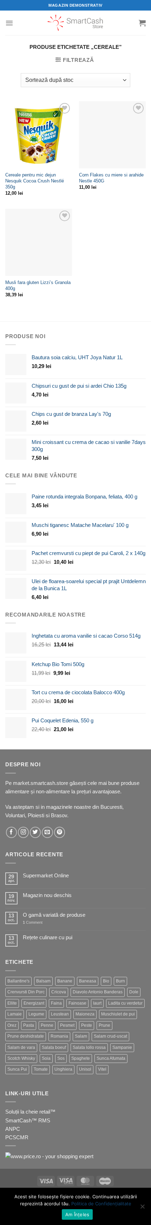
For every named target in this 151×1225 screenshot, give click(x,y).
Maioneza (85, 1014)
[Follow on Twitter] (35, 832)
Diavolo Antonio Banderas (98, 991)
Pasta (28, 1025)
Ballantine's (18, 981)
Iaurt (97, 1003)
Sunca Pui (17, 1069)
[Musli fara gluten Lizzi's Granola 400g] (38, 242)
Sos (61, 1058)
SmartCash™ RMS (27, 1120)
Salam (81, 1036)
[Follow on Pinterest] (59, 832)
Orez (12, 1025)
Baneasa (87, 981)
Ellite (12, 1003)
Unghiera (63, 1069)
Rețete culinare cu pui (47, 937)
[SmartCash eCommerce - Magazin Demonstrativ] (75, 23)
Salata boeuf (54, 1047)
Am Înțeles (77, 1214)
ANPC (12, 1129)
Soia (46, 1058)
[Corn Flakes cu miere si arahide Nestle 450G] (112, 134)
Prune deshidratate (25, 1036)
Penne (47, 1025)
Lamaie (14, 1014)
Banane (64, 981)
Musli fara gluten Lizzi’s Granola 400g (38, 285)
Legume (36, 1014)
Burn (120, 981)
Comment (32, 922)
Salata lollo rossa (89, 1047)
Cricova (58, 991)
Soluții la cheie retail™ (30, 1112)
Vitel (102, 1069)
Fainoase (77, 1003)
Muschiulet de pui (118, 1014)
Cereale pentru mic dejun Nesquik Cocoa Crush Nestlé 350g (34, 180)
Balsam (43, 981)
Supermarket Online (46, 875)
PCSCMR (16, 1137)
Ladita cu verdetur (125, 1003)
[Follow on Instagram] (23, 832)
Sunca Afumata (111, 1058)
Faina (56, 1003)
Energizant (34, 1003)
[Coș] (142, 23)
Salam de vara (21, 1047)
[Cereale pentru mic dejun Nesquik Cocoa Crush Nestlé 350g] (38, 134)
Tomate (41, 1069)
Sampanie (122, 1047)
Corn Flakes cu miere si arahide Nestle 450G (111, 177)
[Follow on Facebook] (11, 832)
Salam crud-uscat (110, 1036)
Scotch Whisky (21, 1058)
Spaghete (80, 1058)
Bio (106, 981)
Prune (104, 1025)
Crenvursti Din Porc (26, 991)
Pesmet (67, 1025)
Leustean (60, 1014)
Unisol (85, 1069)
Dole (133, 991)
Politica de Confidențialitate (101, 1203)
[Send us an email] (47, 832)
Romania (59, 1036)
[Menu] (9, 22)
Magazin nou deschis (47, 895)
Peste (86, 1025)
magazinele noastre (68, 807)
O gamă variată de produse (54, 915)
